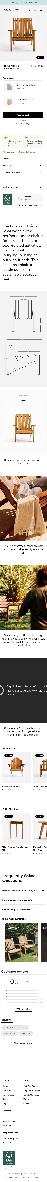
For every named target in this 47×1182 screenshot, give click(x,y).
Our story (7, 1090)
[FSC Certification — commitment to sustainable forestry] (16, 232)
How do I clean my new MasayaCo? (20, 890)
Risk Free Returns (31, 1086)
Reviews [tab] (7, 1019)
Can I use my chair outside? (16, 909)
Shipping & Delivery (32, 1090)
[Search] (29, 9)
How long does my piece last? (17, 900)
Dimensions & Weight (12, 172)
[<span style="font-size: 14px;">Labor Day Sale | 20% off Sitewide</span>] (23, 3)
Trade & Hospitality (11, 1138)
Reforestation (8, 1095)
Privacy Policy (20, 1177)
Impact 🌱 (7, 165)
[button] (23, 990)
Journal (6, 1099)
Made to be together (12, 187)
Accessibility (34, 1177)
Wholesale (7, 1143)
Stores (5, 1086)
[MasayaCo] (11, 10)
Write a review (23, 1009)
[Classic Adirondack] (16, 767)
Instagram (7, 1125)
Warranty (27, 1099)
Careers (6, 1117)
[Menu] (41, 10)
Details (6, 159)
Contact (27, 1103)
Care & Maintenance (32, 1095)
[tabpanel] (23, 1048)
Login (5, 1103)
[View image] (21, 942)
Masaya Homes (9, 1121)
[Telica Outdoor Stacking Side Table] (16, 828)
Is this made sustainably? (14, 918)
